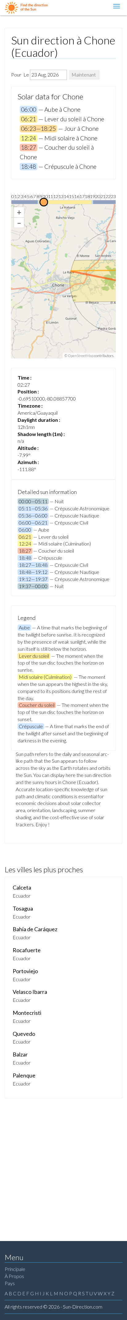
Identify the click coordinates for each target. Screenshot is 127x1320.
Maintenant (84, 74)
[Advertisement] (63, 1165)
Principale (15, 1269)
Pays (10, 1283)
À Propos (14, 1276)
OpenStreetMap (80, 355)
